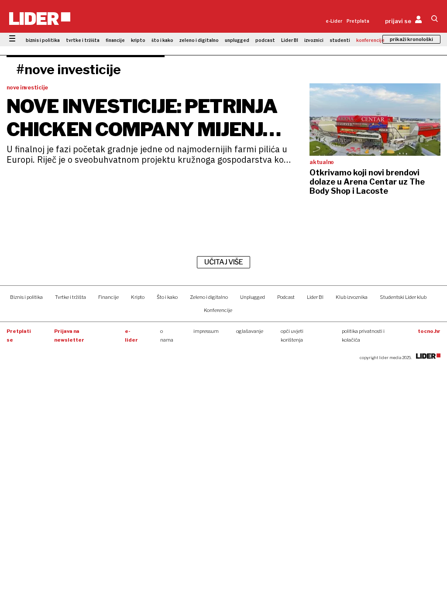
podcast (265, 40)
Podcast (286, 297)
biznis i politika (43, 40)
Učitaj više (223, 262)
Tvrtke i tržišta (70, 297)
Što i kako (167, 297)
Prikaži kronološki (411, 39)
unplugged (237, 40)
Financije (108, 297)
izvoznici (313, 40)
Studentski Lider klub (403, 297)
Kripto (137, 297)
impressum (206, 331)
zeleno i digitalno (199, 40)
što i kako (162, 40)
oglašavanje (249, 331)
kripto (138, 40)
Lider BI (289, 40)
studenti (340, 40)
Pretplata (358, 21)
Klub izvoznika (352, 297)
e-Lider (334, 21)
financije (115, 40)
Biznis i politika (26, 297)
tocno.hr (429, 331)
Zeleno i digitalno (209, 297)
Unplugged (252, 297)
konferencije (370, 40)
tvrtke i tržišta (83, 40)
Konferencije (218, 310)
